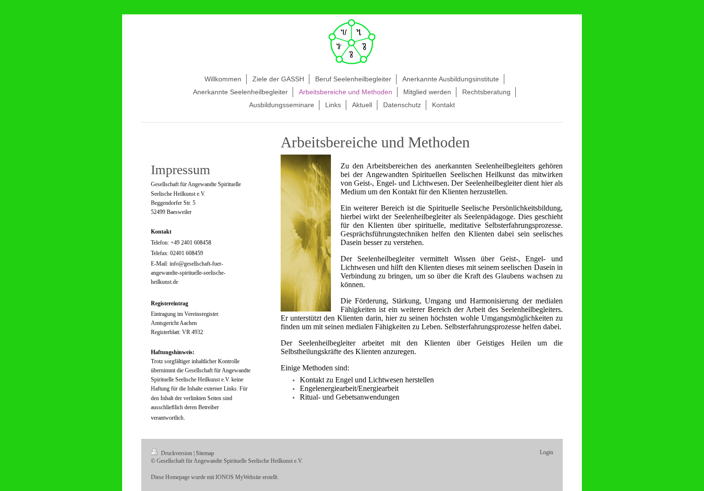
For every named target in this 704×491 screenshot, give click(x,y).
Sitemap (205, 453)
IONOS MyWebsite (238, 477)
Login (546, 452)
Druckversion (176, 453)
